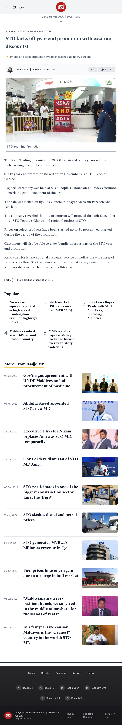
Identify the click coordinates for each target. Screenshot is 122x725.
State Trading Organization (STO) (35, 280)
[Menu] (114, 7)
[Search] (7, 7)
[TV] (14, 7)
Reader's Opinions (88, 715)
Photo (90, 673)
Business (60, 673)
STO (8, 280)
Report (76, 673)
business (11, 31)
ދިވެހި (22, 7)
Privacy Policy (70, 715)
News (31, 673)
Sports (45, 673)
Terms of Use (110, 715)
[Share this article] (92, 69)
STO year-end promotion (35, 31)
